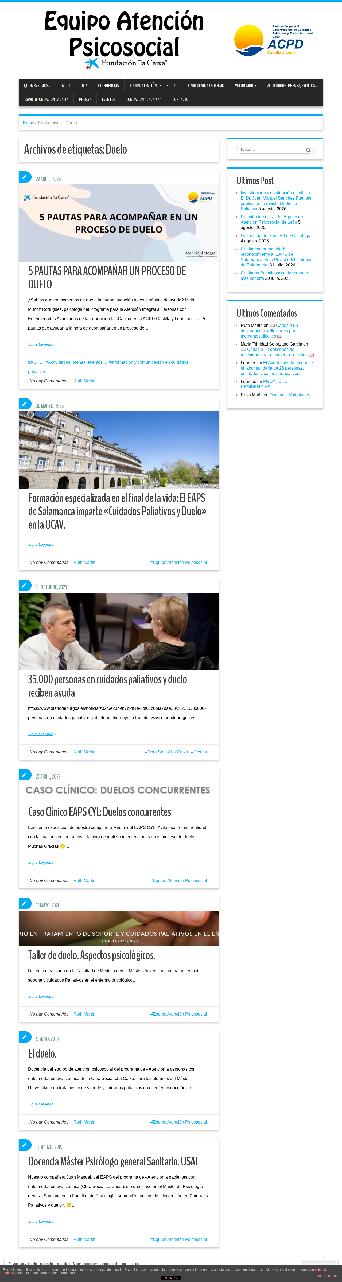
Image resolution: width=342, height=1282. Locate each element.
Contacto (180, 99)
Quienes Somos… (37, 85)
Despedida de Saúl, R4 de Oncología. (277, 235)
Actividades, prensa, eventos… (292, 85)
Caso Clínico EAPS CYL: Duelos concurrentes (99, 812)
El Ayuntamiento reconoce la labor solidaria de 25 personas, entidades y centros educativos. (277, 368)
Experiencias (108, 85)
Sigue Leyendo (40, 344)
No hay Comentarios (48, 381)
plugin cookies (328, 1276)
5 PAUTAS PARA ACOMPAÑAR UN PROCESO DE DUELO (107, 278)
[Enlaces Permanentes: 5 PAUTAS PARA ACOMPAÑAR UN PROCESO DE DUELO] (119, 223)
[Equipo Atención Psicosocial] (171, 39)
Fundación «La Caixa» (143, 99)
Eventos (108, 99)
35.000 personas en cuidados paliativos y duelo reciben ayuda (107, 686)
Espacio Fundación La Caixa (46, 99)
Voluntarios (245, 85)
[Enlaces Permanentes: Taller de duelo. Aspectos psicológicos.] (119, 928)
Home (28, 123)
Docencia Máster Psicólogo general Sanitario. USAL (113, 1161)
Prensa (85, 99)
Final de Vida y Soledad (206, 85)
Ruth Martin (84, 381)
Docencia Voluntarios (290, 395)
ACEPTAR (171, 1278)
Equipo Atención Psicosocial (153, 85)
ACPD (66, 85)
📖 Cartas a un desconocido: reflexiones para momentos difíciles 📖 (269, 330)
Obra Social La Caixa (167, 752)
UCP (84, 85)
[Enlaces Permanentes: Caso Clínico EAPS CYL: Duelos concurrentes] (119, 792)
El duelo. (42, 1053)
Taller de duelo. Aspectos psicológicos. (91, 955)
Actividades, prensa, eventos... (77, 362)
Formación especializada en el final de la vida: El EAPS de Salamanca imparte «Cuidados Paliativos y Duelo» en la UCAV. (117, 511)
